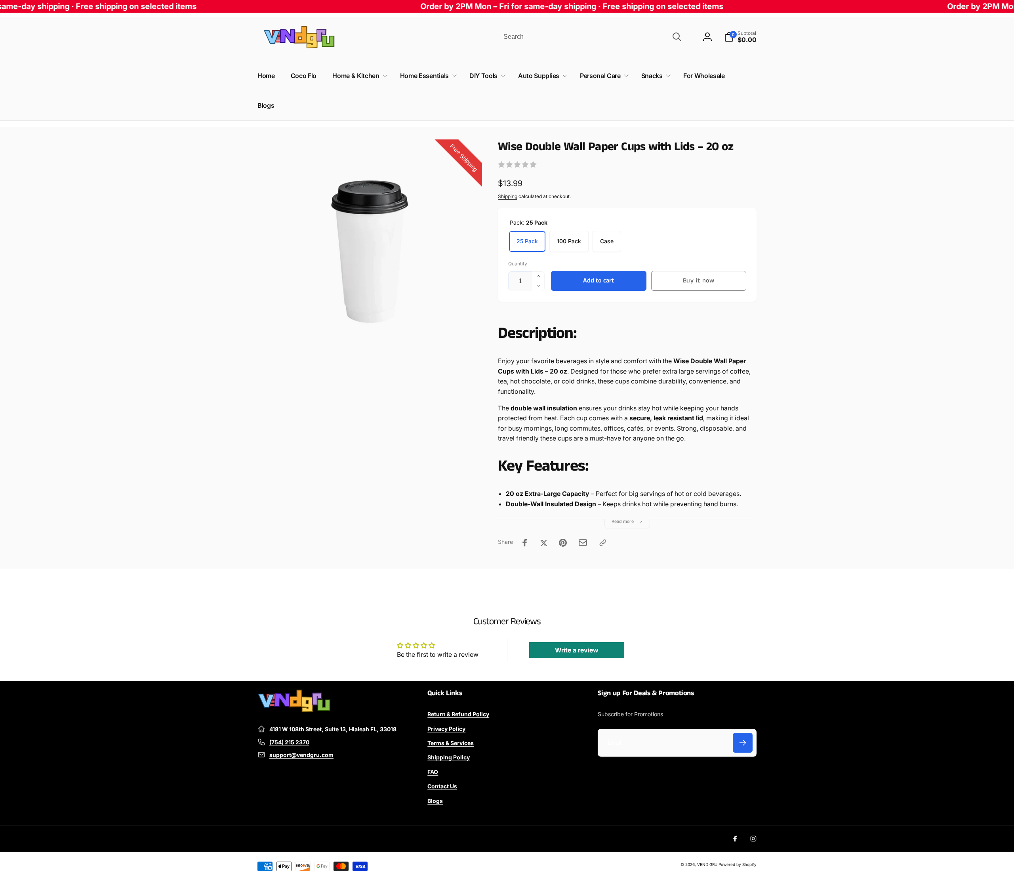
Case (607, 241)
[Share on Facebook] (525, 543)
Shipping (507, 196)
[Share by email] (583, 542)
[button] (740, 37)
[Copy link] (603, 543)
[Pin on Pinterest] (563, 543)
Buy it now (699, 280)
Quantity (517, 263)
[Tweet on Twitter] (544, 543)
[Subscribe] (743, 743)
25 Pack (527, 241)
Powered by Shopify (738, 864)
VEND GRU (707, 864)
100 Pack (569, 241)
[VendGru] (294, 710)
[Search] (677, 37)
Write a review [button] (576, 650)
